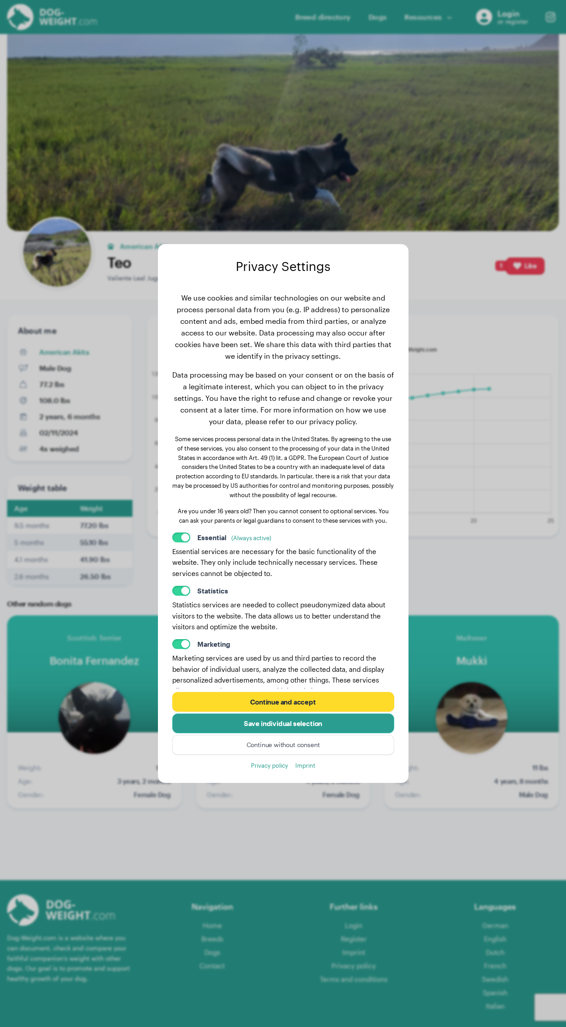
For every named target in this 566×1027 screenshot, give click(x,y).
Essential (234, 537)
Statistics (212, 591)
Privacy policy (269, 765)
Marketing (213, 644)
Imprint (305, 765)
